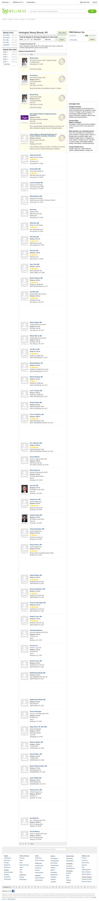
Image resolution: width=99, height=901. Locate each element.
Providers (11, 19)
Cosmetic (22, 858)
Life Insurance (39, 880)
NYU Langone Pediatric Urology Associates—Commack (43, 114)
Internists (53, 867)
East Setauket (7, 35)
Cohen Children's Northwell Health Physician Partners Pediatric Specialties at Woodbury (43, 135)
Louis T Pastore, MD (36, 390)
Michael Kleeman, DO (36, 363)
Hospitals (6, 874)
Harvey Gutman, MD (36, 544)
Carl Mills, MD (34, 292)
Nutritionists (7, 865)
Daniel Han (33, 209)
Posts (67, 875)
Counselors (69, 866)
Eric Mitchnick (34, 818)
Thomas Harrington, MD (37, 529)
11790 (4, 52)
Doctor (16, 19)
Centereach (6, 45)
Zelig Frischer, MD (35, 155)
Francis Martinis (35, 457)
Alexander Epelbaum (36, 630)
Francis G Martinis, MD (37, 414)
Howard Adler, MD (35, 169)
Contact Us (85, 860)
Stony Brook (32, 19)
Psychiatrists (69, 858)
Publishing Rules (86, 869)
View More (7, 64)
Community (30, 2)
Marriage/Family (70, 868)
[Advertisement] (37, 25)
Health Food (38, 858)
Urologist (22, 19)
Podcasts (68, 880)
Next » (32, 54)
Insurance (38, 875)
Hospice (37, 870)
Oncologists (54, 872)
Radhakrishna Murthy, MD (37, 673)
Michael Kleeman (35, 470)
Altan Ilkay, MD (34, 237)
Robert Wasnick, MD (36, 196)
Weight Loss (7, 867)
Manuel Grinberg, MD (36, 377)
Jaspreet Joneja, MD (36, 515)
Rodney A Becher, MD (36, 742)
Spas (21, 869)
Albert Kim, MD (34, 223)
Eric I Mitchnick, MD (36, 443)
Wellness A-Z (17, 2)
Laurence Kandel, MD (36, 182)
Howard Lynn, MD (35, 499)
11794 (4, 57)
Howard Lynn (34, 645)
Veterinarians (7, 879)
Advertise (84, 865)
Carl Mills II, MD (34, 349)
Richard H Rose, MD (36, 402)
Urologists (53, 881)
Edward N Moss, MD (36, 754)
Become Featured (86, 881)
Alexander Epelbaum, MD (37, 589)
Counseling (69, 863)
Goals (67, 878)
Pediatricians (54, 874)
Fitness (21, 860)
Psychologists (69, 860)
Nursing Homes (39, 872)
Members (68, 873)
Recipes (68, 882)
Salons (21, 867)
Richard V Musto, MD (36, 278)
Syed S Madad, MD (35, 778)
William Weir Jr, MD (36, 336)
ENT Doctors (54, 863)
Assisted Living (39, 865)
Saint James (6, 37)
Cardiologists (54, 858)
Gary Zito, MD (34, 250)
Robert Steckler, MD (36, 322)
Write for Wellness (86, 874)
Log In (95, 2)
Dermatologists (55, 860)
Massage (6, 862)
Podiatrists (53, 877)
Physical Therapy (24, 865)
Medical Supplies (39, 860)
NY (27, 19)
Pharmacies (7, 877)
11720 (4, 61)
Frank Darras (34, 75)
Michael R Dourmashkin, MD (38, 766)
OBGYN (53, 870)
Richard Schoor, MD (36, 790)
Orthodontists (23, 879)
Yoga (21, 872)
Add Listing (62, 32)
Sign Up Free (84, 2)
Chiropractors (7, 858)
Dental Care (23, 875)
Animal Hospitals (8, 872)
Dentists (22, 877)
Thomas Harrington (35, 711)
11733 (4, 54)
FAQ (83, 867)
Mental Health (70, 856)
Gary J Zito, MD (34, 264)
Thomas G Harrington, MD (38, 602)
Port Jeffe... (6, 40)
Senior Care (38, 863)
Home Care (38, 868)
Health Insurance (39, 878)
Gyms (21, 862)
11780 (4, 59)
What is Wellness (86, 872)
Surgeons (53, 879)
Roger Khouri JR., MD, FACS (38, 727)
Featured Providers (87, 879)
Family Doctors (54, 865)
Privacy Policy (73, 40)
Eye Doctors (7, 860)
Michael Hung (34, 58)
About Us (84, 858)
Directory (5, 2)
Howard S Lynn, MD (36, 616)
